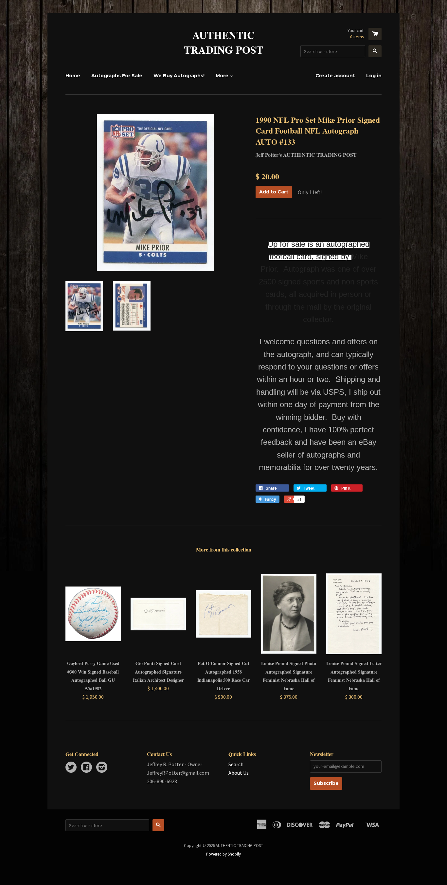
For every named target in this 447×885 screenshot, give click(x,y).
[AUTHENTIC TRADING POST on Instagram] (101, 768)
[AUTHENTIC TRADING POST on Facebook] (86, 768)
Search (235, 764)
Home (72, 76)
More (223, 76)
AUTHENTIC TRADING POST (223, 42)
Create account (335, 76)
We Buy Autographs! (179, 76)
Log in (374, 76)
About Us (238, 772)
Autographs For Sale (116, 76)
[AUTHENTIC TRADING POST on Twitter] (71, 768)
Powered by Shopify (223, 854)
